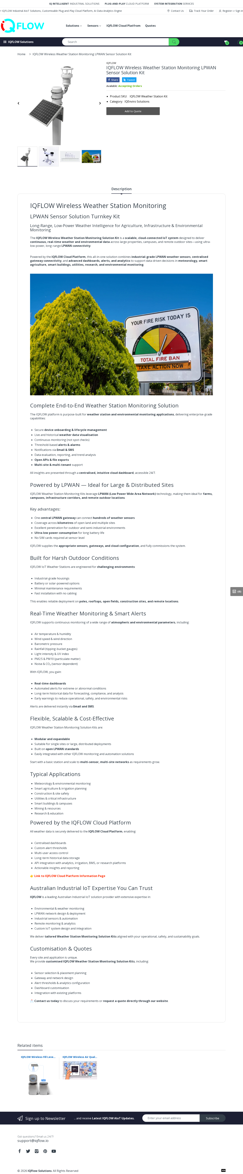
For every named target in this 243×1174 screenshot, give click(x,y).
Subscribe (212, 1118)
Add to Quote (133, 111)
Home (21, 54)
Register (227, 10)
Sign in (239, 10)
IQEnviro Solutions (137, 101)
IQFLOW (111, 63)
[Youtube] (54, 1152)
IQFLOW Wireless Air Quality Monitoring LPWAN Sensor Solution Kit (80, 1057)
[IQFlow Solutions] (29, 26)
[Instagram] (37, 1152)
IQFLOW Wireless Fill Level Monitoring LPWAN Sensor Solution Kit (38, 1057)
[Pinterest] (45, 1152)
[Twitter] (28, 1152)
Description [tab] (121, 189)
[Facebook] (19, 1152)
